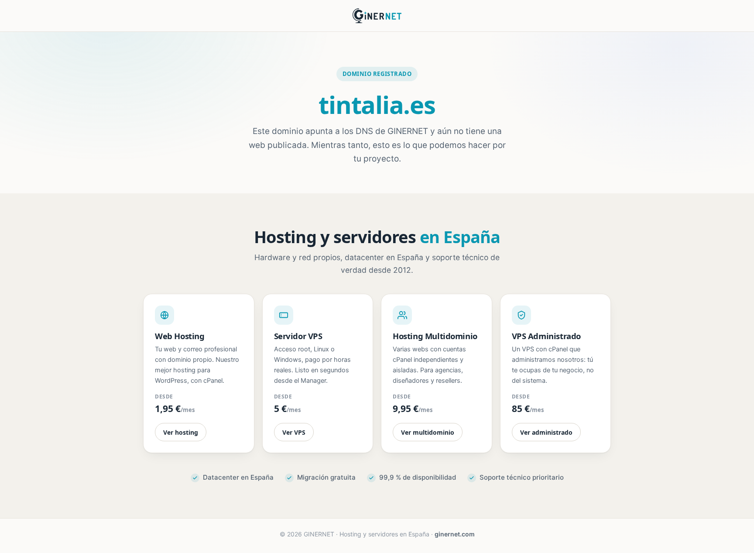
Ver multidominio (427, 432)
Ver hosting (180, 432)
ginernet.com (455, 534)
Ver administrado (546, 432)
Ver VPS (293, 432)
